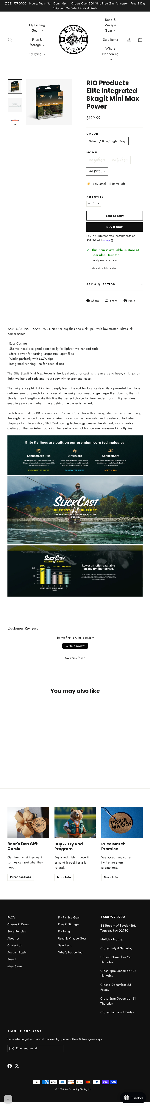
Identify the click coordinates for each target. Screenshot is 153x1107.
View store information (104, 268)
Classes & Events (18, 924)
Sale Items (110, 39)
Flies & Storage (35, 42)
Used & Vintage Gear (110, 25)
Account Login (17, 952)
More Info (64, 877)
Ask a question (101, 284)
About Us (13, 938)
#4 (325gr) (97, 171)
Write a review (75, 646)
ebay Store (14, 966)
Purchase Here (20, 877)
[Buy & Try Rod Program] (75, 822)
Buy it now (114, 227)
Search (12, 959)
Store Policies (16, 931)
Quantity (95, 197)
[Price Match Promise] (122, 822)
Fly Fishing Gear (37, 28)
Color (92, 133)
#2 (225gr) (97, 159)
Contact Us (14, 945)
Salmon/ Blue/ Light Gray (107, 141)
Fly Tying (36, 54)
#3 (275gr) (120, 159)
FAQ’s (11, 917)
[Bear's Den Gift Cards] (28, 822)
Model (92, 152)
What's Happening (110, 51)
